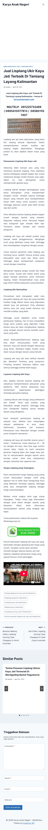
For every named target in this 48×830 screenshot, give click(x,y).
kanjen (8, 87)
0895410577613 (16, 111)
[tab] (19, 715)
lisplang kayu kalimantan (14, 607)
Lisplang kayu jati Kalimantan (15, 602)
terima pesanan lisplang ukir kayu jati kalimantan (22, 616)
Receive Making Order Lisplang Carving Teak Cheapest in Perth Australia (11, 635)
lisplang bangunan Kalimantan (16, 598)
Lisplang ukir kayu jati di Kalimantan (18, 612)
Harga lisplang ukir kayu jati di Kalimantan (20, 593)
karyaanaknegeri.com (24, 99)
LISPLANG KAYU (27, 66)
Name (8, 778)
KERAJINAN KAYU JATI (12, 66)
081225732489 (31, 107)
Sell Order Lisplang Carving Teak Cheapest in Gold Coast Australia (36, 633)
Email (8, 789)
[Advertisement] (24, 34)
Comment (10, 746)
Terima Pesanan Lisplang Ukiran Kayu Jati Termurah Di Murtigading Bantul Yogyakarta (22, 671)
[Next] (42, 688)
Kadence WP (29, 823)
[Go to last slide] (6, 688)
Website (8, 800)
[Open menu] (43, 4)
